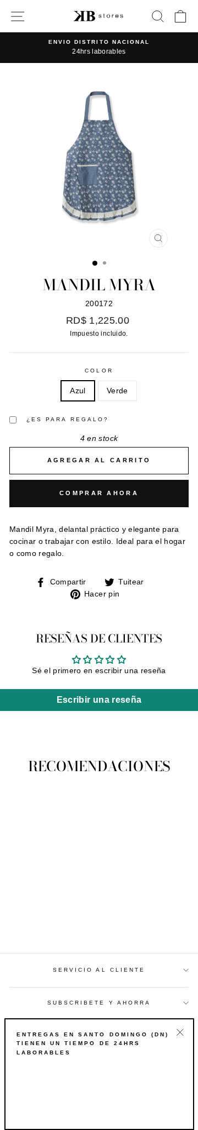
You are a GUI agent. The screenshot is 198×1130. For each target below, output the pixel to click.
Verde (117, 391)
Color (99, 371)
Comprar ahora (99, 493)
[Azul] (37, 914)
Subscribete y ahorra (99, 1003)
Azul (77, 391)
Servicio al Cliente (99, 970)
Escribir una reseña (99, 699)
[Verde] (50, 914)
